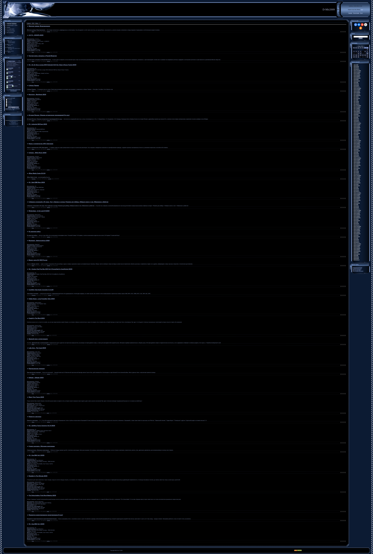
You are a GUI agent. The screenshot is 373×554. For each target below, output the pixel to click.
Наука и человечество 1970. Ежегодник (41, 143)
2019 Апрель (357, 133)
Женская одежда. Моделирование (39, 26)
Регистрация (356, 13)
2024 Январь (357, 216)
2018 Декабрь (357, 127)
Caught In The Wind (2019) (37, 318)
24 (354, 57)
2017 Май (356, 99)
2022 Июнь (356, 188)
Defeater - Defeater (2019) (36, 377)
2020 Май (356, 152)
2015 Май (356, 64)
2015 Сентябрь (357, 70)
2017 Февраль (357, 95)
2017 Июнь (356, 101)
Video (8, 40)
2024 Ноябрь (357, 229)
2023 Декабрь (357, 214)
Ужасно (9, 105)
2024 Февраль (357, 217)
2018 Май (356, 117)
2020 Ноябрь (357, 160)
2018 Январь (357, 111)
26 (358, 57)
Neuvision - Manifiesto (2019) (37, 94)
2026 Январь (357, 249)
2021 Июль (356, 172)
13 (360, 53)
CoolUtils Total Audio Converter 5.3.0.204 (41, 289)
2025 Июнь (356, 239)
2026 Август (356, 259)
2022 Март (356, 184)
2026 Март (356, 252)
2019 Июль (356, 137)
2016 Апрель (357, 80)
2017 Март (356, 96)
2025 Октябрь (357, 245)
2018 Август (356, 121)
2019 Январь (357, 128)
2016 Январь (357, 76)
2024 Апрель (357, 220)
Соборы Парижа (34, 85)
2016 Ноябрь (357, 91)
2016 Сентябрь (357, 88)
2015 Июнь (356, 66)
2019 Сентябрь (357, 140)
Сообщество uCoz (357, 268)
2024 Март (356, 219)
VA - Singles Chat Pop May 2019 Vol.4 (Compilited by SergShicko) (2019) (50, 269)
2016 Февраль (357, 77)
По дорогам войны (35, 231)
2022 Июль (356, 189)
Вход (361, 13)
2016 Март (356, 79)
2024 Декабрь (357, 230)
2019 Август (356, 139)
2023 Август (356, 208)
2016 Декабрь (357, 92)
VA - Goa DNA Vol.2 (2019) (36, 455)
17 (354, 55)
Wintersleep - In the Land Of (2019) (39, 211)
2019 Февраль (357, 130)
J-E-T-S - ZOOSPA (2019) (36, 35)
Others (8, 51)
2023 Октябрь (357, 211)
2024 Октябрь (357, 227)
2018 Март (356, 114)
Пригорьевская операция (37, 368)
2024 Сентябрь (357, 226)
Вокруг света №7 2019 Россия (38, 260)
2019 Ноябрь (357, 143)
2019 (33, 23)
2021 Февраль (357, 165)
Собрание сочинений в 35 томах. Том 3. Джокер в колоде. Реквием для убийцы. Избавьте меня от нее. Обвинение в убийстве (68, 202)
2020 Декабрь (357, 162)
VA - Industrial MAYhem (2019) (38, 124)
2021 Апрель (357, 168)
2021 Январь (357, 163)
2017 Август (356, 104)
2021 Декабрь (357, 179)
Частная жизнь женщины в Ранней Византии (43, 56)
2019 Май (356, 134)
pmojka (48, 31)
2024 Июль (356, 223)
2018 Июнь (356, 118)
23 (367, 55)
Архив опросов (15, 108)
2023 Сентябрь (357, 210)
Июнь (36, 23)
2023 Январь (357, 198)
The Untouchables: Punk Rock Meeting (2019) (42, 495)
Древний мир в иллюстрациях (38, 339)
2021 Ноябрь (357, 178)
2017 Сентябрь (357, 105)
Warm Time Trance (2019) (36, 397)
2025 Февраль (357, 233)
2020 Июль (356, 155)
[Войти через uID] (355, 24)
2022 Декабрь (357, 197)
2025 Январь (357, 232)
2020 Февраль (357, 147)
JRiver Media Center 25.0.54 (37, 173)
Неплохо (10, 102)
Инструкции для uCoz (358, 271)
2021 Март (356, 166)
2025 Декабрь (357, 248)
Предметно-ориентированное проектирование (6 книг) (46, 515)
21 (362, 55)
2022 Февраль (357, 182)
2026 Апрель (357, 253)
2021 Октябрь (357, 176)
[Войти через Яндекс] (362, 24)
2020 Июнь (356, 153)
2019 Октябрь (357, 141)
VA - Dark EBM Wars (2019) (37, 182)
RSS (362, 9)
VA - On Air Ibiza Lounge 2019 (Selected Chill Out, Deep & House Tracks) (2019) (52, 65)
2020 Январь (357, 146)
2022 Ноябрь (357, 195)
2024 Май (356, 221)
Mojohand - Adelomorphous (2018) (39, 240)
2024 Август (356, 224)
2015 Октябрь (357, 72)
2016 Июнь (356, 83)
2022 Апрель (357, 185)
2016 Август (356, 86)
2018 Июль (356, 120)
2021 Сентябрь (357, 175)
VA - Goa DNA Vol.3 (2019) (36, 524)
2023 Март (356, 201)
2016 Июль (356, 85)
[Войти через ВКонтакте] (358, 24)
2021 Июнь (356, 171)
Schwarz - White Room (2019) (37, 152)
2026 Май (356, 255)
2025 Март (356, 235)
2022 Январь (357, 181)
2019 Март (356, 131)
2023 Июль (356, 207)
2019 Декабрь (357, 144)
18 (356, 55)
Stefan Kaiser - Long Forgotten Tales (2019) (42, 299)
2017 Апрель (357, 98)
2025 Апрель (357, 236)
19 (358, 55)
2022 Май (356, 187)
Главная (350, 13)
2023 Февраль (357, 200)
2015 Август (356, 69)
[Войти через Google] (365, 24)
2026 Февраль (357, 251)
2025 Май (356, 237)
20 (360, 55)
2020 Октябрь (357, 159)
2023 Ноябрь (357, 213)
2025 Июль (356, 240)
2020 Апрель (357, 150)
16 (367, 53)
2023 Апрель (357, 203)
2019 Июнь (356, 136)
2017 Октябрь (357, 107)
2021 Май (356, 169)
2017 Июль (356, 102)
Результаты (8, 108)
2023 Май (356, 204)
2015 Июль (356, 67)
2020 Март (356, 149)
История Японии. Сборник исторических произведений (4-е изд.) (49, 115)
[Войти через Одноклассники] (360, 28)
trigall (48, 335)
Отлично (10, 99)
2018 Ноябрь (357, 125)
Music (8, 44)
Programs (9, 47)
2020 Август (356, 156)
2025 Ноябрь (357, 246)
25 (356, 57)
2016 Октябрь (357, 89)
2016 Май (356, 82)
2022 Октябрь (357, 194)
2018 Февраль (357, 112)
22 (365, 55)
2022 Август (356, 191)
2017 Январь (357, 93)
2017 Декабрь (357, 109)
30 (367, 57)
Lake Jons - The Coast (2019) (37, 348)
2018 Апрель (357, 115)
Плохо (9, 104)
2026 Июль (356, 258)
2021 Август (356, 173)
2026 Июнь (356, 256)
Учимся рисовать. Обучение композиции (42, 446)
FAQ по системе (357, 269)
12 (358, 53)
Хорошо (10, 101)
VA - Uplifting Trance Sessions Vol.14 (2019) (42, 425)
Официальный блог (357, 267)
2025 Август (356, 242)
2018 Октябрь (357, 124)
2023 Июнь (356, 205)
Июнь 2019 (360, 46)
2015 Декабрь (357, 75)
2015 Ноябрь (357, 73)
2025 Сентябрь (357, 243)
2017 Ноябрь (357, 108)
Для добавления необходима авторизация (13, 90)
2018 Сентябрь (357, 123)
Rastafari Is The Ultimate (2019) (38, 476)
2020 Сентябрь (357, 157)
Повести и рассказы (35, 416)
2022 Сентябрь (357, 192)
